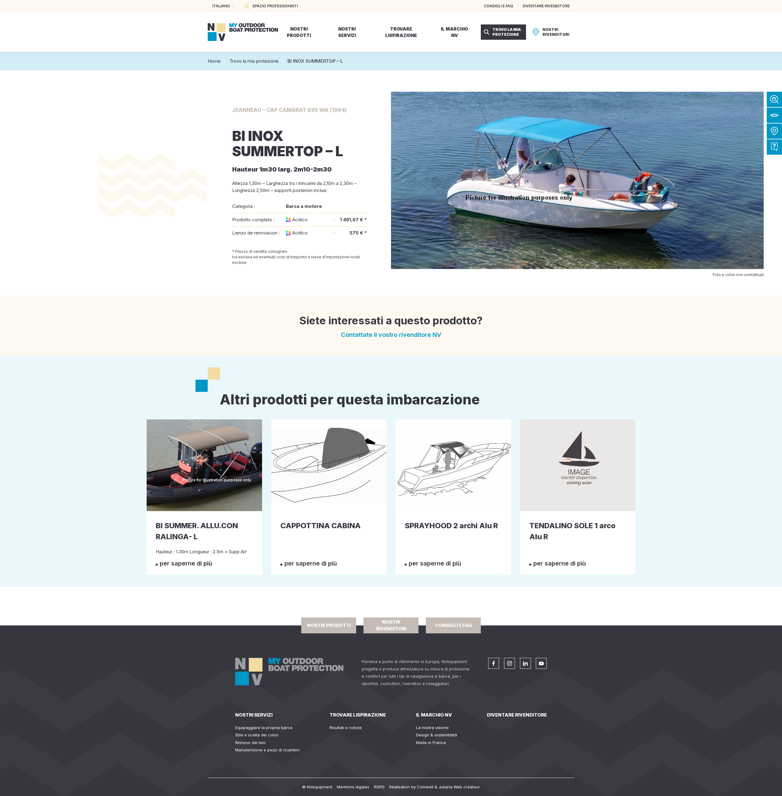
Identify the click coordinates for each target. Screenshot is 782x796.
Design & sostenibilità (436, 734)
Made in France (431, 742)
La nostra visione (432, 727)
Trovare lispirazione (358, 715)
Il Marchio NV (434, 715)
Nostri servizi (253, 715)
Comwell (425, 786)
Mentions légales (353, 786)
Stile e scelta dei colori (257, 734)
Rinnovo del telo (250, 742)
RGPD (379, 786)
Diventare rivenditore (517, 715)
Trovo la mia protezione (254, 61)
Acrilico (300, 220)
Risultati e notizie (346, 727)
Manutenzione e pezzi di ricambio (267, 749)
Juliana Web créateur (459, 786)
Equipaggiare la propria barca (263, 727)
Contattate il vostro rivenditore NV (391, 335)
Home (214, 61)
